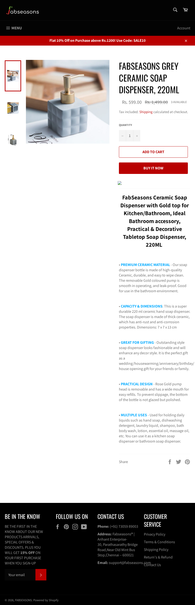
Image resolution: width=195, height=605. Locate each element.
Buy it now (153, 168)
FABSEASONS (23, 600)
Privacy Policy (154, 534)
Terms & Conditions (159, 541)
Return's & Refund (158, 557)
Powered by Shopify (45, 600)
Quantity (125, 125)
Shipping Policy (156, 549)
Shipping (146, 112)
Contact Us (152, 564)
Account (183, 28)
